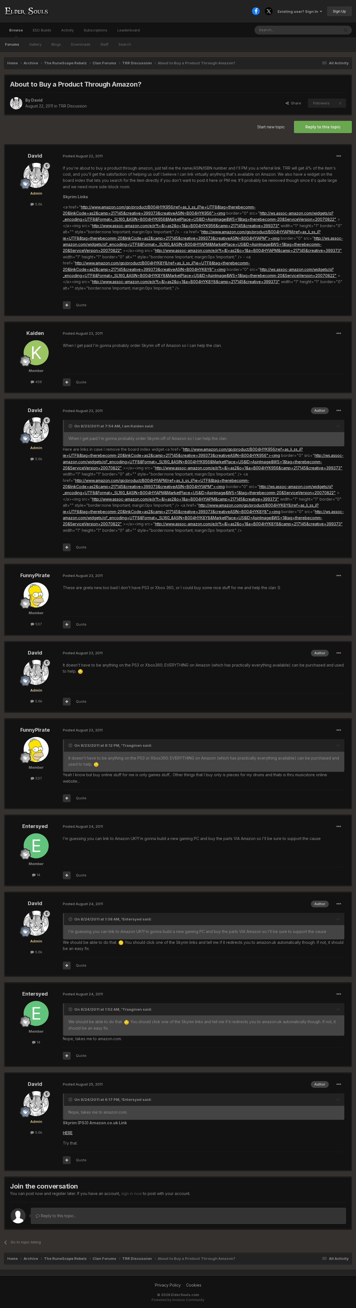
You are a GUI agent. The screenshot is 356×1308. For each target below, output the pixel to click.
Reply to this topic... (58, 1215)
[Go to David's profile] (16, 103)
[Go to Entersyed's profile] (36, 845)
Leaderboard (128, 30)
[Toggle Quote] (70, 426)
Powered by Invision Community (178, 1300)
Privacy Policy (168, 1285)
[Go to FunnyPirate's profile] (36, 595)
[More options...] (338, 156)
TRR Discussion (72, 106)
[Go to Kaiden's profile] (36, 352)
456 (38, 381)
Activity (67, 30)
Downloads (80, 44)
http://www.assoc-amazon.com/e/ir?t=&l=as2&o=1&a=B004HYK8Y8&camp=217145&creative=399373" (186, 281)
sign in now (131, 1193)
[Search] (346, 30)
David (37, 100)
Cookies (193, 1285)
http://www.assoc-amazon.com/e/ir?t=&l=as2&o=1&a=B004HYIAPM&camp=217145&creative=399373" (248, 250)
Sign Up (339, 11)
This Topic (323, 30)
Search (124, 44)
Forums (12, 44)
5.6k (38, 204)
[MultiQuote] (67, 305)
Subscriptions (95, 30)
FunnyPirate (35, 575)
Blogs (56, 44)
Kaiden (35, 333)
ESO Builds (42, 30)
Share (295, 103)
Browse (16, 30)
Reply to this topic (322, 126)
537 (38, 624)
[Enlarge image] (80, 671)
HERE (68, 1132)
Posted (83, 156)
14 (38, 875)
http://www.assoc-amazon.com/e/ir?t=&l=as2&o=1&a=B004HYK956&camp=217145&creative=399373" (186, 225)
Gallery (35, 44)
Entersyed (35, 826)
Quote (81, 305)
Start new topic (271, 126)
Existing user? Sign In (299, 11)
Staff (104, 44)
